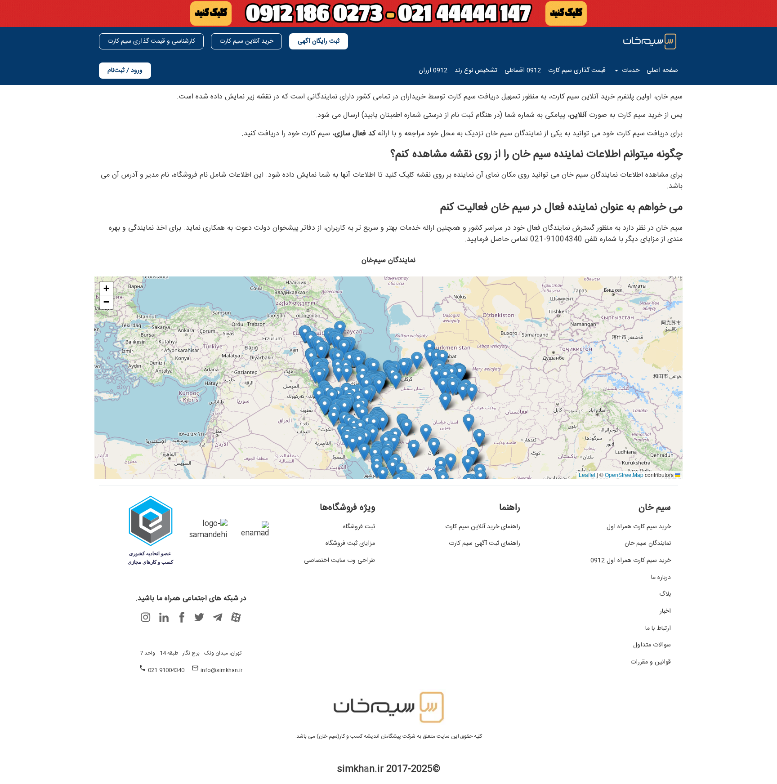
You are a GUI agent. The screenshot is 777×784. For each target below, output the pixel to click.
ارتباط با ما (658, 629)
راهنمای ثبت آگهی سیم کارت (484, 544)
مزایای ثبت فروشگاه (350, 544)
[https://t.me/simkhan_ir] (217, 617)
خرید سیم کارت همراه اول (639, 527)
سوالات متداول (652, 645)
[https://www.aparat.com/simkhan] (235, 617)
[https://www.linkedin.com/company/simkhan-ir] (163, 617)
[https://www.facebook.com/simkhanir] (181, 617)
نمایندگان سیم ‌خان (648, 544)
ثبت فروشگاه (359, 527)
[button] (347, 374)
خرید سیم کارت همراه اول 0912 (630, 561)
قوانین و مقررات (650, 663)
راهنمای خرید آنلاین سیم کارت (482, 527)
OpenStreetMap (624, 474)
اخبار (665, 612)
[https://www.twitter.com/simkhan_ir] (199, 617)
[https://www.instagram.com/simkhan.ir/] (145, 617)
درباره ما (661, 578)
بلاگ (665, 595)
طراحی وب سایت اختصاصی (339, 561)
